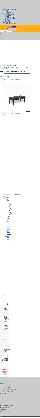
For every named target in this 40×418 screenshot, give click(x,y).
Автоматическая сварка (6, 385)
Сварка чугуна (7, 20)
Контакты (4, 401)
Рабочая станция (8, 12)
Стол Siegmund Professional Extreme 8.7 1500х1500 (11, 79)
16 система (6, 11)
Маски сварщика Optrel (6, 21)
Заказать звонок (12, 29)
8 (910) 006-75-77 (4, 409)
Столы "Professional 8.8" (6, 57)
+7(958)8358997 (12, 27)
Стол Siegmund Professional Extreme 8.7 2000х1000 (11, 113)
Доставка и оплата (5, 395)
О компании (4, 397)
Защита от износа (8, 19)
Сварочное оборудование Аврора (10, 23)
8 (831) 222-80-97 (4, 407)
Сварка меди (7, 16)
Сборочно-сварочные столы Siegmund (9, 389)
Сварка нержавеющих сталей (10, 18)
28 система (6, 10)
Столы (3, 56)
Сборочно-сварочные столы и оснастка (9, 9)
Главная (3, 53)
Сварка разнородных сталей (9, 17)
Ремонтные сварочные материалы (8, 13)
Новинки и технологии (6, 399)
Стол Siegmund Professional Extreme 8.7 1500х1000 (11, 194)
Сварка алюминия (8, 15)
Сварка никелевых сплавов (9, 14)
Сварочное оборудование (6, 22)
